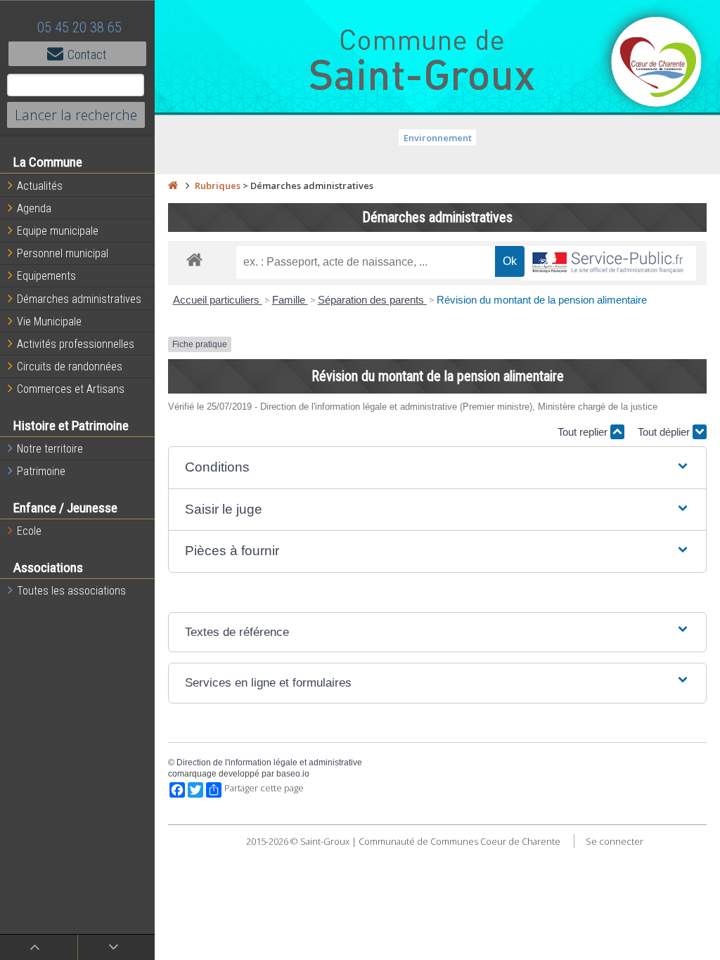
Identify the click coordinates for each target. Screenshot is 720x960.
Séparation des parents (372, 300)
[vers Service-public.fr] (608, 263)
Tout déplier (665, 432)
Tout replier (584, 432)
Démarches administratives (79, 299)
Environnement (438, 137)
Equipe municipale (57, 231)
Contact (87, 54)
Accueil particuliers (217, 300)
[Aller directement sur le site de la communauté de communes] (656, 63)
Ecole (29, 531)
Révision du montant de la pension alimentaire (542, 300)
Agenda (34, 208)
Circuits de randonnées (69, 366)
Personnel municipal (62, 253)
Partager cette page (264, 788)
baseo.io (292, 774)
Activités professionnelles (75, 344)
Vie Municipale (49, 321)
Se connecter (614, 841)
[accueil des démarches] (194, 259)
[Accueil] (173, 185)
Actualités (40, 186)
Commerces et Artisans (70, 389)
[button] (437, 467)
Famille (290, 300)
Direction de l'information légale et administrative (269, 762)
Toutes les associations (71, 590)
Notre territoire (50, 448)
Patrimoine (41, 471)
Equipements (46, 276)
